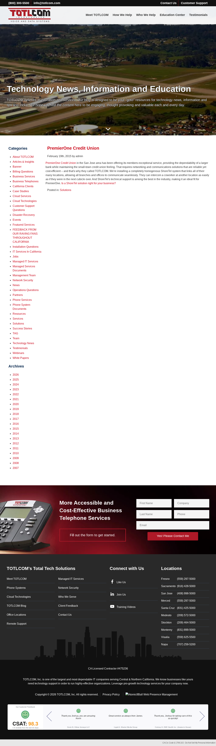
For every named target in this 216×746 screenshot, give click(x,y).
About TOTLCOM (23, 156)
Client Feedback (68, 605)
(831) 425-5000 (178, 608)
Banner (17, 166)
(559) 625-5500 (178, 637)
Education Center (172, 15)
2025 (16, 379)
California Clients (23, 186)
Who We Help (146, 15)
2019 (16, 409)
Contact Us (168, 3)
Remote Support (16, 623)
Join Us (121, 594)
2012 (16, 443)
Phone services (22, 299)
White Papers (21, 357)
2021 (16, 399)
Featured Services (24, 224)
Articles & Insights (23, 161)
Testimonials (198, 15)
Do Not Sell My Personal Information (200, 743)
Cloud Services (22, 196)
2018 (16, 414)
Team (16, 338)
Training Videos (126, 607)
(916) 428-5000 (178, 586)
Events (17, 219)
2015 (16, 428)
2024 (16, 384)
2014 (16, 433)
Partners (18, 295)
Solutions (65, 190)
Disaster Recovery (24, 214)
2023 (16, 389)
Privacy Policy (111, 694)
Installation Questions (25, 246)
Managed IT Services (25, 261)
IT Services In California (27, 251)
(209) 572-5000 (178, 615)
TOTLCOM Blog (16, 605)
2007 (16, 468)
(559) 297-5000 (178, 578)
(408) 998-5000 (178, 593)
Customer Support (194, 3)
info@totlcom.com (47, 3)
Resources (19, 313)
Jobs (15, 256)
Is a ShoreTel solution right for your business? (88, 183)
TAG (15, 333)
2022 (16, 394)
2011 (16, 448)
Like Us (121, 582)
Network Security (23, 280)
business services (24, 176)
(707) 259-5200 (178, 644)
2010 (16, 453)
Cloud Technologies (25, 201)
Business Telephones (25, 181)
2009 (16, 458)
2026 (16, 374)
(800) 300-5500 (18, 3)
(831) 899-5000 (178, 629)
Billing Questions (23, 171)
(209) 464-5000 (178, 622)
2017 (16, 418)
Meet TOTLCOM (97, 15)
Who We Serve (67, 596)
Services (18, 318)
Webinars (18, 353)
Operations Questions (26, 290)
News (16, 285)
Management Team (24, 275)
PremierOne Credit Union (61, 162)
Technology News (23, 343)
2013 (16, 438)
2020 (16, 404)
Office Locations (16, 614)
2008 (16, 463)
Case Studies (21, 191)
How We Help (122, 15)
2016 (16, 423)
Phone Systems (16, 587)
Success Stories (22, 328)
